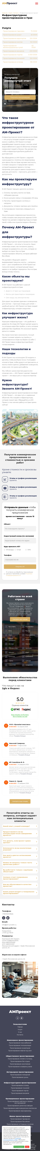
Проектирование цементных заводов (20, 1105)
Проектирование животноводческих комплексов (20, 1108)
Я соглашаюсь (18, 1147)
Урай (10, 13)
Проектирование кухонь (20, 1077)
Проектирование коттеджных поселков (20, 1124)
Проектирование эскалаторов (20, 1048)
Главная (4, 13)
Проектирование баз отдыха (20, 1061)
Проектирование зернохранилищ (20, 1111)
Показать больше (20, 736)
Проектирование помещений (20, 1075)
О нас (20, 1032)
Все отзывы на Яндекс (20, 715)
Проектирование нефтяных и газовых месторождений (20, 1102)
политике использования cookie (12, 1138)
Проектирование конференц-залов (20, 1066)
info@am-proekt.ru (9, 925)
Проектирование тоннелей (20, 1088)
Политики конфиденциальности (20, 104)
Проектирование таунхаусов (20, 1119)
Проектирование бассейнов (20, 1121)
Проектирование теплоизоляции (20, 1045)
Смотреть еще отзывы (20, 801)
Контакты (20, 1035)
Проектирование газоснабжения (20, 1043)
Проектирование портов (20, 1090)
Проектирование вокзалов (20, 1093)
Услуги (20, 1029)
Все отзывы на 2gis (20, 716)
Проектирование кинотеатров (20, 1064)
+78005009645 (7, 914)
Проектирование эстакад (20, 1085)
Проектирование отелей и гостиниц (20, 1059)
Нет (27, 1147)
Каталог (16, 13)
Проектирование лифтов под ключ (20, 1051)
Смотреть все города (20, 619)
